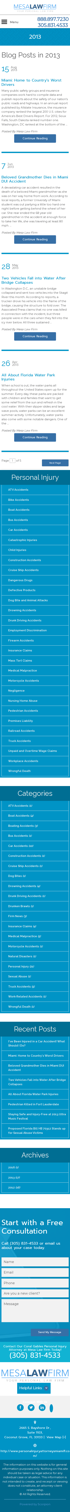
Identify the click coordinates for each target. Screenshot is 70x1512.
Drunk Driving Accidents (24, 620)
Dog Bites (16, 876)
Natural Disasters (22, 956)
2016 (13, 1167)
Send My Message (49, 1332)
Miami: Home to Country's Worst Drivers (31, 82)
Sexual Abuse (19, 976)
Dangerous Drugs (20, 580)
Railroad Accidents (21, 731)
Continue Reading (35, 138)
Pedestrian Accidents (23, 710)
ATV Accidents (18, 489)
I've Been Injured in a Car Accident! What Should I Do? (36, 1043)
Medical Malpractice (22, 670)
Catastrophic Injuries (22, 540)
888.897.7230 (53, 19)
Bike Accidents (18, 500)
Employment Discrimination (27, 630)
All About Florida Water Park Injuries (28, 377)
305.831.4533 (53, 25)
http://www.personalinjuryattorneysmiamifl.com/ (35, 1453)
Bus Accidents (18, 520)
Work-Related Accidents (27, 996)
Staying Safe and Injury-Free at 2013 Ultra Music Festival (37, 1116)
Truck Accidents (19, 741)
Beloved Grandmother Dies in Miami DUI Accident (34, 179)
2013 (14, 1177)
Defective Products (21, 590)
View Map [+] (56, 1437)
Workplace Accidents (23, 761)
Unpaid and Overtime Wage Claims (32, 751)
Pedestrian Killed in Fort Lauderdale (33, 1104)
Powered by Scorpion (35, 1504)
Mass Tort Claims (20, 660)
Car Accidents (18, 530)
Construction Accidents (24, 560)
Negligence (16, 690)
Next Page (55, 463)
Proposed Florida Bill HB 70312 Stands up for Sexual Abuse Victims (37, 1131)
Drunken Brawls (20, 906)
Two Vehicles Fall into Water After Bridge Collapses (33, 280)
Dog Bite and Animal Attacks (28, 600)
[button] (35, 1389)
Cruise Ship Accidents (23, 570)
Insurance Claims (20, 650)
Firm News (17, 916)
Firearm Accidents (21, 640)
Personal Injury (35, 477)
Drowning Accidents (22, 610)
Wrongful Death (19, 771)
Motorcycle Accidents (23, 680)
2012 (14, 1187)
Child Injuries (17, 550)
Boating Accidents (23, 826)
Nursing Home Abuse (23, 700)
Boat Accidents (18, 510)
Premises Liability (20, 721)
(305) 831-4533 (35, 1355)
